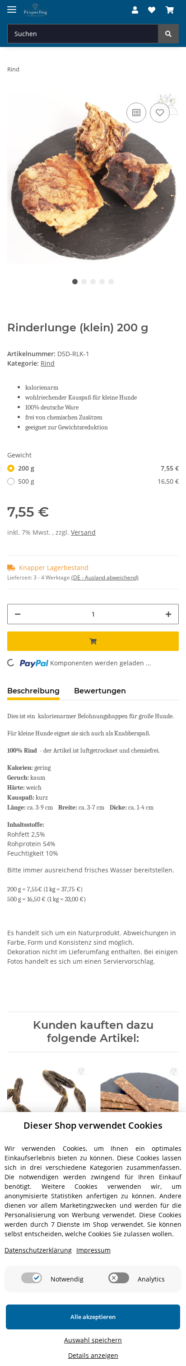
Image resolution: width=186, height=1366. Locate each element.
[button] (135, 10)
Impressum (93, 1250)
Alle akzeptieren (93, 1317)
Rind (48, 363)
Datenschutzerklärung (38, 1250)
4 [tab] (102, 281)
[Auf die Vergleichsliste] (136, 112)
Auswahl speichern (93, 1340)
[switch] (31, 1277)
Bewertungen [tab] (100, 691)
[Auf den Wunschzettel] (160, 112)
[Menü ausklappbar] (11, 5)
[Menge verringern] (18, 614)
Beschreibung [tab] (33, 691)
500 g (98, 481)
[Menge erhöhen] (168, 614)
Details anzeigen (93, 1355)
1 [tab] (75, 281)
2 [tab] (84, 281)
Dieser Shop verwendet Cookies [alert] (93, 1125)
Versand (83, 532)
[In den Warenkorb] (93, 641)
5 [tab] (111, 281)
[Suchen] (168, 33)
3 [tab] (93, 281)
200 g (98, 468)
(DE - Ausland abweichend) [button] (105, 577)
